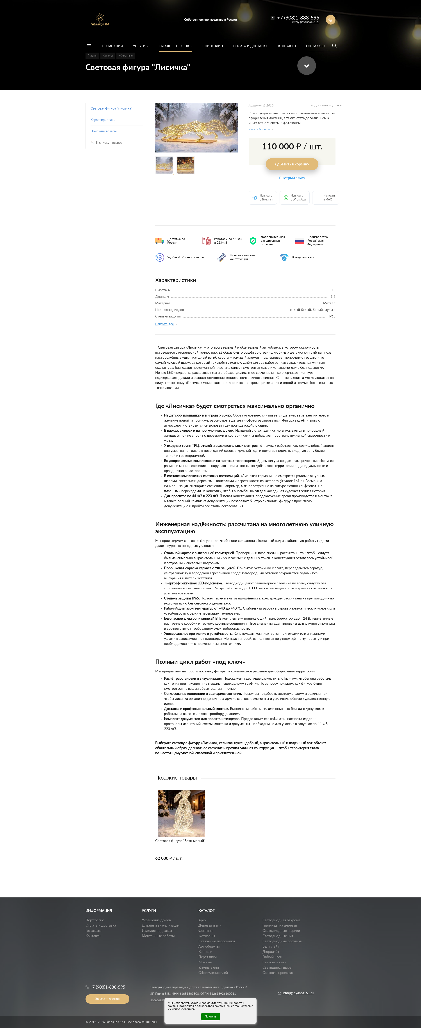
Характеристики (103, 120)
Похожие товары (104, 131)
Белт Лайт (270, 946)
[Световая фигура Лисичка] (196, 127)
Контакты (93, 936)
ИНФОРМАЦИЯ (99, 911)
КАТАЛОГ (206, 911)
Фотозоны (206, 936)
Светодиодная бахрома (281, 920)
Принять (211, 1016)
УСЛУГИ (149, 911)
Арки (202, 920)
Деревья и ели (209, 925)
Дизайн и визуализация (161, 925)
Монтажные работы (158, 936)
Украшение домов (156, 920)
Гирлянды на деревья (279, 925)
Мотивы (205, 962)
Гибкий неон (272, 957)
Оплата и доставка (101, 925)
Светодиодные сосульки (282, 941)
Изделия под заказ (157, 930)
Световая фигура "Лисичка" (111, 108)
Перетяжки (207, 957)
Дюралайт (270, 952)
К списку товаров (109, 142)
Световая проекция (278, 973)
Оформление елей (213, 973)
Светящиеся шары (277, 967)
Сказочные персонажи (216, 941)
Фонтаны (205, 930)
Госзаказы (94, 930)
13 (264, 911)
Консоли (205, 952)
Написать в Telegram (266, 197)
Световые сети (274, 962)
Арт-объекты (209, 946)
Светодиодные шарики (281, 930)
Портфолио (95, 920)
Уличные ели (208, 967)
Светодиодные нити (278, 936)
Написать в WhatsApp (298, 197)
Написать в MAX (329, 197)
